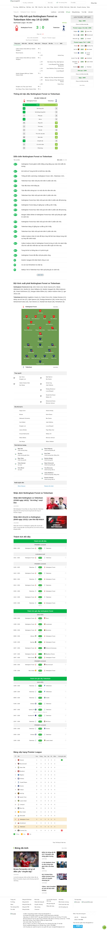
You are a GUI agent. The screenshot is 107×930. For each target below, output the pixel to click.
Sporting (32, 642)
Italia (45, 7)
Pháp (51, 7)
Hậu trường (37, 907)
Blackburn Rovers (50, 654)
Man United (31, 670)
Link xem (90, 12)
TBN (36, 7)
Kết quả (68, 12)
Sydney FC (31, 709)
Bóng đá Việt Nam (26, 899)
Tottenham (56, 27)
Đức (48, 7)
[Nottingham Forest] (17, 30)
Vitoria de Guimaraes (51, 648)
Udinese (32, 636)
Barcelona (48, 630)
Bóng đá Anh (25, 902)
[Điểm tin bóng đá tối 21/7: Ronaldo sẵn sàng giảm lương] (62, 854)
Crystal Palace (23, 782)
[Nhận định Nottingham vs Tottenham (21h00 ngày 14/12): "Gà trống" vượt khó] (56, 503)
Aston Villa (22, 767)
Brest (47, 618)
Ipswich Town (23, 797)
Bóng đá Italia (25, 909)
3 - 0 (82, 45)
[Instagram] (90, 913)
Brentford (22, 771)
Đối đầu (51, 43)
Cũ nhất (65, 160)
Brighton (22, 774)
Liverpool (22, 804)
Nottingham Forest (26, 27)
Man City (22, 808)
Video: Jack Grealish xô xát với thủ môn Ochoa (49, 888)
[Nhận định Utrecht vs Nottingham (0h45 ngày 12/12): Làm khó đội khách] (56, 522)
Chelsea (32, 703)
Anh (33, 7)
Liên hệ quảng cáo (63, 907)
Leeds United (49, 740)
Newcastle (22, 815)
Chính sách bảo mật (64, 904)
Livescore (37, 909)
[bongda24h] (11, 7)
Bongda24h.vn (89, 922)
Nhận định (73, 7)
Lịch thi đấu (61, 12)
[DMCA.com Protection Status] (78, 927)
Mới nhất (50, 2)
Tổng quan (17, 43)
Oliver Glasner (21, 486)
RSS (74, 913)
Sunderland (23, 823)
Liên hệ (76, 917)
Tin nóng (15, 7)
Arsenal (22, 760)
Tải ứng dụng (77, 899)
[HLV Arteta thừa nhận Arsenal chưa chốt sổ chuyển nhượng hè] (62, 877)
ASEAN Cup (22, 7)
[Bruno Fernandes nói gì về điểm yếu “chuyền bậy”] (26, 859)
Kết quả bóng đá (51, 903)
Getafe (47, 697)
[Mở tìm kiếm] (84, 3)
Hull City (22, 793)
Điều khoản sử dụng (64, 902)
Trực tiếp (84, 12)
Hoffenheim (49, 685)
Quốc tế (56, 7)
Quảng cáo (83, 917)
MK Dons (48, 721)
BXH (61, 43)
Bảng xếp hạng (76, 12)
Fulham (22, 789)
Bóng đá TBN (25, 907)
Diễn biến (24, 43)
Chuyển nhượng (81, 7)
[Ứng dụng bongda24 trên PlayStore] (84, 902)
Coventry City (23, 830)
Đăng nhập (94, 3)
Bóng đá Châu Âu (26, 904)
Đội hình (31, 43)
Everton (48, 728)
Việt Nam (28, 7)
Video (88, 7)
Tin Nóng (12, 902)
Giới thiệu (61, 899)
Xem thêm (64, 848)
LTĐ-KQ (61, 7)
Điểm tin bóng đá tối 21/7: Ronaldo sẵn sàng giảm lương (48, 854)
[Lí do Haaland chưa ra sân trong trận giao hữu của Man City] (62, 865)
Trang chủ (12, 899)
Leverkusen (49, 624)
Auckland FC (31, 715)
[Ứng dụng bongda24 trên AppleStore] (90, 902)
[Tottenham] (64, 30)
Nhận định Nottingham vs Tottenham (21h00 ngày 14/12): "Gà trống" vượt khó (28, 500)
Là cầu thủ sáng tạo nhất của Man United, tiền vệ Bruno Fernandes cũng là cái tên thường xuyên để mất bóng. (26, 879)
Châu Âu (40, 7)
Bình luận (67, 7)
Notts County (31, 657)
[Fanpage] (87, 913)
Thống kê (44, 43)
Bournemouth (49, 664)
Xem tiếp (40, 275)
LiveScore (53, 12)
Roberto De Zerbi (49, 486)
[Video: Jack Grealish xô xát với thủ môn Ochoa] (62, 889)
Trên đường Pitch (62, 2)
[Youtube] (94, 913)
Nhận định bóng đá (39, 902)
